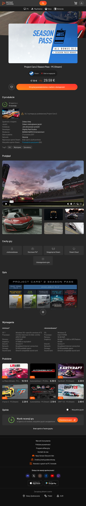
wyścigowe (17, 147)
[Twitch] (58, 476)
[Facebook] (46, 476)
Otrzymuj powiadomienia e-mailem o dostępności (47, 87)
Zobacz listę (26, 122)
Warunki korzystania (43, 441)
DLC (10, 147)
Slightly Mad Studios (29, 129)
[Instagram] (40, 476)
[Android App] (51, 483)
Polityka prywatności (43, 444)
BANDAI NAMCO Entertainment (33, 132)
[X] (34, 476)
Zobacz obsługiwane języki (32, 124)
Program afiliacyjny (43, 448)
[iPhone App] (35, 483)
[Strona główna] (7, 3)
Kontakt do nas (43, 452)
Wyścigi (25, 137)
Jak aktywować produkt (31, 127)
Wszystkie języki (78, 410)
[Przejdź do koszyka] (75, 3)
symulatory (27, 147)
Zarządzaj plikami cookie (43, 492)
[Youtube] (52, 476)
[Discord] (27, 476)
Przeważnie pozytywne (30, 142)
